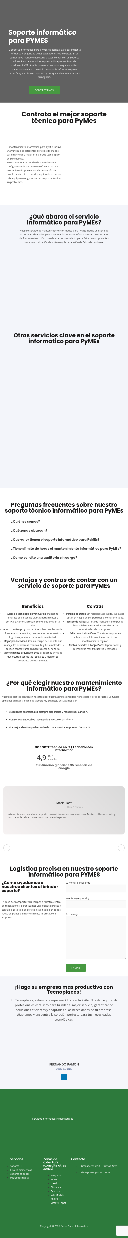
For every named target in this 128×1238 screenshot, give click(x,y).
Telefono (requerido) (77, 898)
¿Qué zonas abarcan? (29, 530)
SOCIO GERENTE (64, 1068)
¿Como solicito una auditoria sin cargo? (44, 557)
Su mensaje (72, 914)
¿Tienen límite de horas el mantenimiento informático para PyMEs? (66, 548)
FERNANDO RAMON (64, 1064)
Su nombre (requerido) (78, 882)
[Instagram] (53, 1134)
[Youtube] (59, 1134)
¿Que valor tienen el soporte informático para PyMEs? (55, 539)
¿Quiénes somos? (25, 521)
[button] (64, 521)
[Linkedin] (64, 1077)
